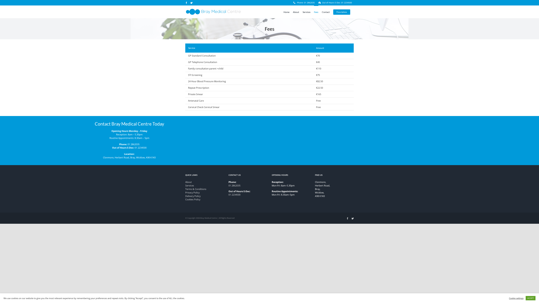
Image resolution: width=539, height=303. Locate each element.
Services (189, 185)
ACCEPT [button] (530, 298)
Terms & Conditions (195, 189)
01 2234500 (141, 147)
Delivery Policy (193, 196)
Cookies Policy (192, 199)
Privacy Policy (192, 192)
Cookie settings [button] (516, 298)
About (188, 182)
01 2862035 (134, 144)
